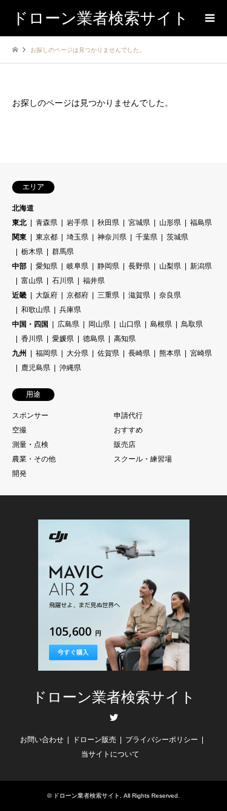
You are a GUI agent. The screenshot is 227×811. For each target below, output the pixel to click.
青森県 (47, 222)
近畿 (19, 295)
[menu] (209, 18)
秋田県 (108, 222)
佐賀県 (108, 353)
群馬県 (63, 251)
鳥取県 (192, 324)
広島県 (68, 324)
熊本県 (170, 353)
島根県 (161, 324)
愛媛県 (63, 338)
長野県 (139, 266)
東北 (19, 222)
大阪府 (47, 295)
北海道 (23, 208)
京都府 (77, 295)
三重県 (108, 295)
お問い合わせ (42, 739)
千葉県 (146, 237)
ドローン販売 (94, 739)
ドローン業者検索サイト (114, 697)
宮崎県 (201, 353)
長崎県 (139, 353)
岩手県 (77, 222)
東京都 (47, 237)
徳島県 (94, 338)
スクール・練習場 (143, 459)
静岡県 (108, 266)
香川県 (32, 338)
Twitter (114, 717)
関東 (19, 237)
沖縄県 (70, 367)
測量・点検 (30, 444)
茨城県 (177, 237)
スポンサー (30, 415)
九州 (19, 353)
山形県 (170, 222)
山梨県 (170, 266)
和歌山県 (35, 309)
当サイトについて (110, 754)
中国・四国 (30, 324)
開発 (19, 473)
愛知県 (47, 266)
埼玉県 (77, 237)
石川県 (63, 280)
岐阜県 (77, 266)
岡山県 (99, 324)
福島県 (201, 222)
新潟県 (201, 266)
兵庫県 (70, 309)
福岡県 (47, 353)
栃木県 (32, 251)
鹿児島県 (35, 367)
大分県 (77, 353)
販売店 (125, 444)
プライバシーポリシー (161, 739)
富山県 (32, 280)
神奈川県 (112, 237)
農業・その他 (34, 459)
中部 (19, 266)
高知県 (125, 338)
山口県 (130, 324)
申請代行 (128, 415)
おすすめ (128, 430)
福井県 (94, 280)
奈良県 (170, 295)
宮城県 (139, 222)
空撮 (19, 430)
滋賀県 (139, 295)
